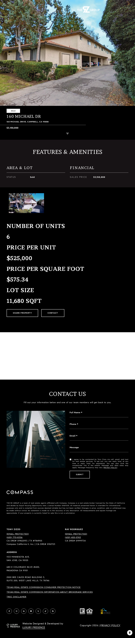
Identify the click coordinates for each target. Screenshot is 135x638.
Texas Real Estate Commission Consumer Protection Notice (44, 587)
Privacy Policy (110, 468)
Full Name (75, 412)
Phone (73, 424)
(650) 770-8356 (15, 537)
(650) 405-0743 (73, 537)
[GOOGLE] (52, 611)
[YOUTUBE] (31, 611)
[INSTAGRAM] (16, 611)
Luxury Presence (33, 627)
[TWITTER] (38, 611)
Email (73, 436)
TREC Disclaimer (16, 597)
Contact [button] (53, 313)
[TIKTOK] (45, 611)
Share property (22, 313)
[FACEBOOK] (9, 611)
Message (74, 447)
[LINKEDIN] (23, 611)
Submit (79, 474)
